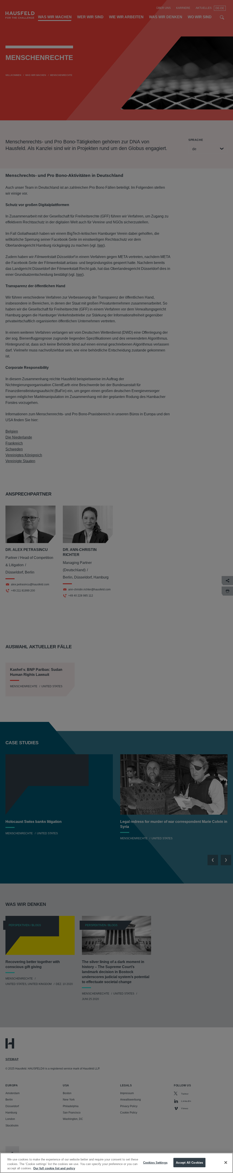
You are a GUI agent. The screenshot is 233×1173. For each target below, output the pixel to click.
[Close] (226, 1162)
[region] (116, 1163)
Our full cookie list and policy (54, 1168)
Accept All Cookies (189, 1162)
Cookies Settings (155, 1162)
